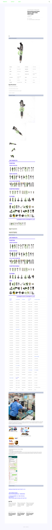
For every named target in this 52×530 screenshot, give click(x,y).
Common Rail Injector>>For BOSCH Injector (34, 19)
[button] (5, 2)
